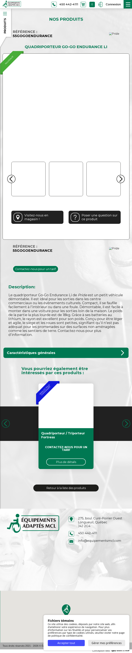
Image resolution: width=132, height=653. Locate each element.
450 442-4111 (87, 533)
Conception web (101, 650)
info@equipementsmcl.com (99, 541)
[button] (66, 610)
